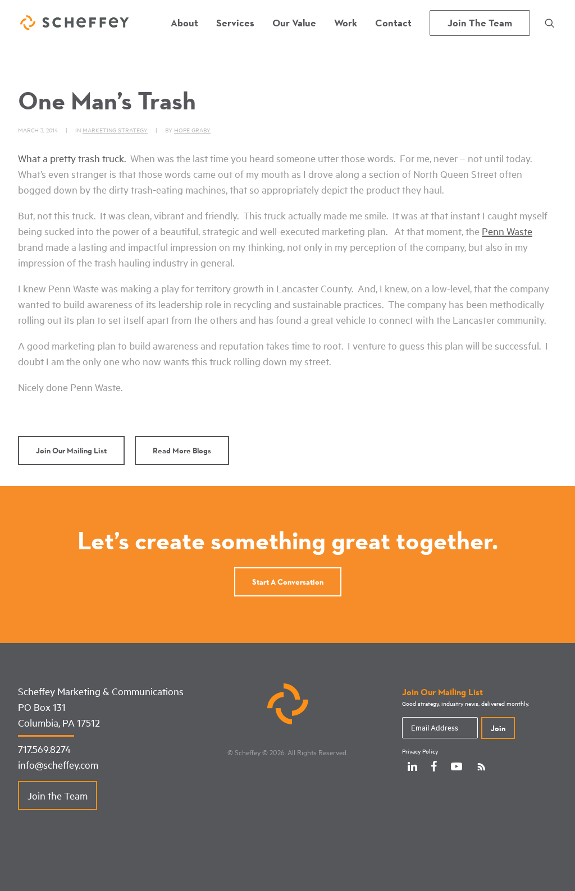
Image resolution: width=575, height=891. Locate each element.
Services (235, 22)
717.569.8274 (44, 749)
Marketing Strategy (115, 130)
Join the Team (58, 795)
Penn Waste (507, 231)
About (184, 22)
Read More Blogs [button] (182, 451)
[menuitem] (184, 22)
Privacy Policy (420, 751)
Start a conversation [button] (287, 582)
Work (345, 22)
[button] (550, 22)
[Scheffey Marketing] (74, 22)
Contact (393, 22)
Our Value (294, 22)
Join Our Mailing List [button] (71, 451)
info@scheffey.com (58, 765)
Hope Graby (192, 130)
